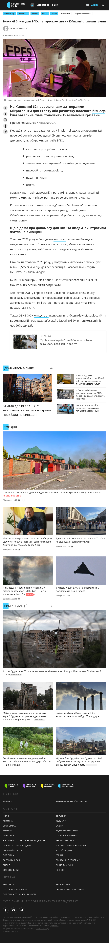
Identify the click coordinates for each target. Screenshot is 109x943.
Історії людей (64, 850)
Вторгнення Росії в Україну (71, 801)
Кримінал (8, 820)
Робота (35, 14)
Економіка (65, 14)
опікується (41, 315)
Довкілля (8, 835)
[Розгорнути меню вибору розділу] (32, 5)
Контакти (8, 884)
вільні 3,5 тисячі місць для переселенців (37, 267)
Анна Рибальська (18, 28)
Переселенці (9, 14)
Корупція (61, 816)
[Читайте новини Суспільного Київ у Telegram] (21, 910)
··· (76, 5)
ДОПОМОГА (23, 14)
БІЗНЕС (44, 14)
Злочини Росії (11, 860)
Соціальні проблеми (83, 14)
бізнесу (98, 111)
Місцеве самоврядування (71, 845)
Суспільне (54, 925)
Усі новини (43, 5)
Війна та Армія (64, 865)
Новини (7, 801)
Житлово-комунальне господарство (25, 840)
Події (6, 816)
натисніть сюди (42, 928)
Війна (55, 5)
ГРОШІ (54, 14)
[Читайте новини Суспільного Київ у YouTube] (13, 910)
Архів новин (63, 884)
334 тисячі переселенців (70, 280)
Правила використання (70, 889)
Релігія (59, 855)
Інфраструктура (65, 840)
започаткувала (68, 293)
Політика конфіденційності (19, 894)
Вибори (7, 830)
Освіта (59, 825)
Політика (8, 855)
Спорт (6, 865)
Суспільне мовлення (15, 889)
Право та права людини (17, 845)
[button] (5, 107)
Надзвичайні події (67, 830)
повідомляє (28, 123)
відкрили (60, 239)
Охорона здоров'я (66, 835)
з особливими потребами (43, 285)
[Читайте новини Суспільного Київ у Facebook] (6, 910)
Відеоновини (11, 870)
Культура (61, 820)
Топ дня (60, 870)
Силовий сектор (13, 850)
